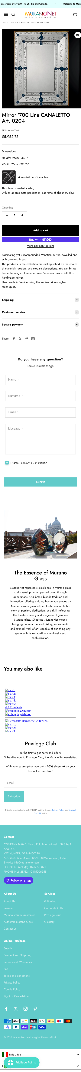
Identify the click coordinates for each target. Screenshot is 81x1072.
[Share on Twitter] (20, 338)
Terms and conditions (17, 976)
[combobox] (40, 1054)
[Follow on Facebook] (6, 1008)
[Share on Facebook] (14, 338)
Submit (40, 481)
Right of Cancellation (16, 996)
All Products (14, 22)
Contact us (10, 929)
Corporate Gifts (53, 908)
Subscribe (14, 796)
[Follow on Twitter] (15, 1008)
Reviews (8, 908)
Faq (6, 969)
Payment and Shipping (17, 955)
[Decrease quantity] (6, 215)
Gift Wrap (50, 901)
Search (8, 948)
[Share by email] (33, 338)
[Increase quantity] (22, 215)
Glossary (49, 922)
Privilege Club (52, 915)
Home (4, 22)
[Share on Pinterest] (26, 338)
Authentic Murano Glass (18, 922)
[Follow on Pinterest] (35, 1008)
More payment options (40, 246)
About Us (9, 901)
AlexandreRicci (48, 1037)
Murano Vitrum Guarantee (19, 915)
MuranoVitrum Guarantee (33, 177)
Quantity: (7, 207)
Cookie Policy (12, 989)
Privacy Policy (58, 809)
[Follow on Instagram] (25, 1008)
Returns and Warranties (18, 962)
